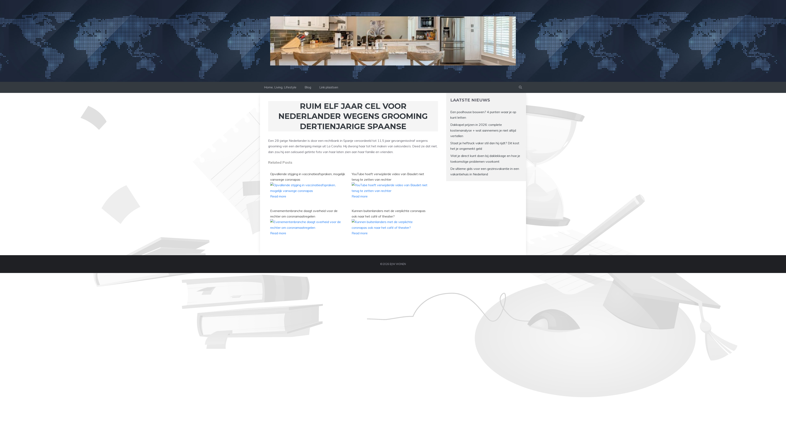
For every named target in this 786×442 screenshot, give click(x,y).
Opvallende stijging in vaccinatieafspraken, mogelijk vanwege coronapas (307, 177)
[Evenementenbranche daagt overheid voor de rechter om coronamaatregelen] (308, 228)
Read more (278, 196)
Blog (308, 87)
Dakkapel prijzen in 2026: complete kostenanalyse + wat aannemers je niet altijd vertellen (483, 130)
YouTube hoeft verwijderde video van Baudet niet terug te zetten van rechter (388, 177)
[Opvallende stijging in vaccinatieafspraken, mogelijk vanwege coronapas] (308, 191)
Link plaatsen (328, 87)
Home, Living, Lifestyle (280, 87)
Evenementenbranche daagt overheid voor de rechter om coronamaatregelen (304, 213)
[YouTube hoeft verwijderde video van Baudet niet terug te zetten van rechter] (390, 191)
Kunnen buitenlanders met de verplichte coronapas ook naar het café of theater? (389, 213)
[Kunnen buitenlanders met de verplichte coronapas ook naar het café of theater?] (390, 228)
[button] (520, 87)
